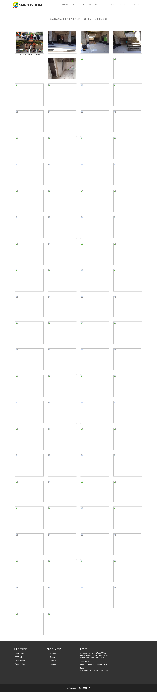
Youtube (53, 664)
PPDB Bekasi (19, 657)
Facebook (53, 653)
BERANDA (64, 4)
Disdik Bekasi (19, 653)
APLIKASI (124, 4)
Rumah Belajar (20, 664)
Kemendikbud (20, 660)
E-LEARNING (111, 4)
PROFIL (74, 4)
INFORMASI (86, 4)
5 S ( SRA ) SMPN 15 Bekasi (29, 55)
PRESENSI (137, 4)
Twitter (52, 657)
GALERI (97, 4)
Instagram (53, 660)
